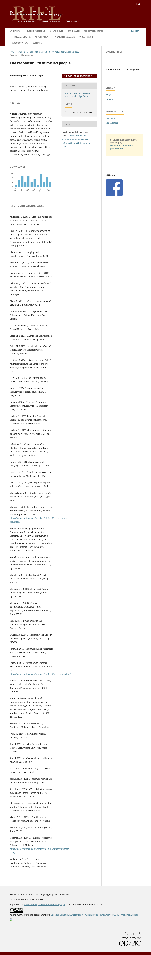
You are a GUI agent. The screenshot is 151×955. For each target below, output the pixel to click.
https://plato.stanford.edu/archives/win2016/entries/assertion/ (40, 674)
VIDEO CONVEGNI (20, 43)
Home (12, 52)
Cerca (136, 31)
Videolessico (86, 37)
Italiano (109, 99)
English (109, 94)
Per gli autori (112, 122)
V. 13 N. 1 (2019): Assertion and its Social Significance (53, 52)
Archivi (21, 52)
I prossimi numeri (21, 37)
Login (138, 4)
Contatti (37, 43)
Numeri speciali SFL (65, 37)
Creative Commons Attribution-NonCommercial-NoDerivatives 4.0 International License (94, 914)
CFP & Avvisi (74, 31)
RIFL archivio (56, 31)
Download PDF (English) (79, 76)
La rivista (15, 31)
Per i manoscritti (93, 31)
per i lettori (111, 118)
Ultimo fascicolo (35, 31)
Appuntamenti (42, 37)
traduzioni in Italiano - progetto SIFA (122, 147)
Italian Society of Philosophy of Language (44, 904)
